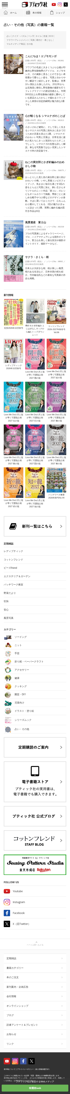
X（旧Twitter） (22, 924)
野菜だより (10, 593)
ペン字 (31, 36)
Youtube (18, 891)
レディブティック (13, 551)
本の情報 (36, 12)
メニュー (5, 8)
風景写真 (8, 618)
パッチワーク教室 (13, 584)
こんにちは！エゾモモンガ (41, 56)
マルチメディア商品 (16, 44)
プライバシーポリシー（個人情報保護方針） (34, 1069)
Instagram (19, 902)
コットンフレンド (13, 559)
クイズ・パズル (19, 36)
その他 (30, 44)
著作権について (9, 1069)
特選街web (35, 1088)
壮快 (6, 601)
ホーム (13, 12)
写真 (33, 40)
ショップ (60, 12)
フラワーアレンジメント (18, 40)
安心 (6, 609)
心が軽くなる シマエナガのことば (45, 115)
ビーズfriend (10, 567)
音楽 (45, 36)
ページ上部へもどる (35, 945)
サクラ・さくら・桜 (37, 257)
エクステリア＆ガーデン (17, 576)
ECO (51, 36)
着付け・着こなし (44, 40)
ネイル (39, 36)
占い (9, 36)
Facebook (19, 913)
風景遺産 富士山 (35, 222)
